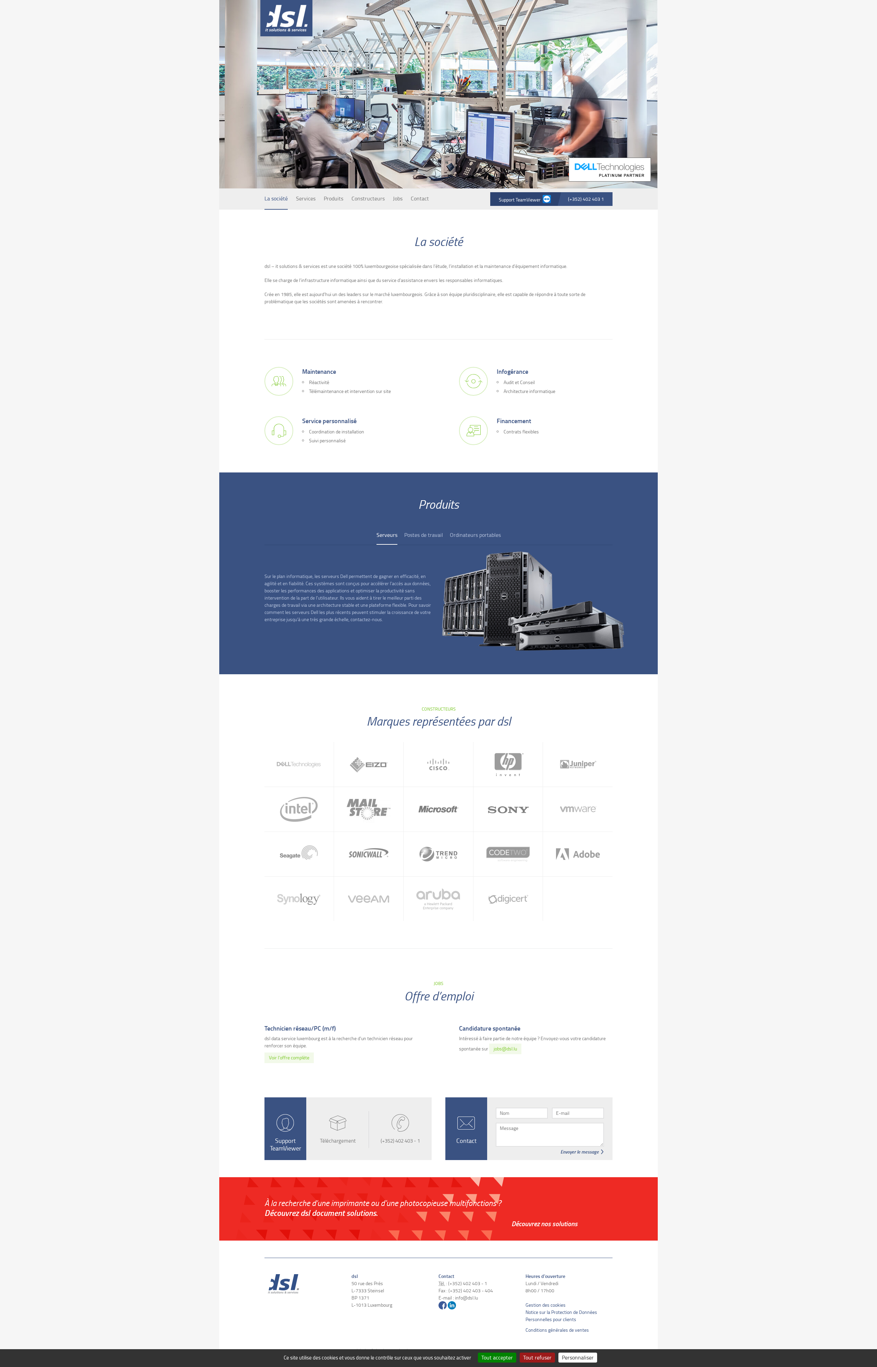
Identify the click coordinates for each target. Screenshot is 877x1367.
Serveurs (386, 535)
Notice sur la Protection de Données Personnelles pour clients (561, 1315)
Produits (333, 198)
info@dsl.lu (466, 1297)
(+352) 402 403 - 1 (400, 1140)
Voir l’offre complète (289, 1057)
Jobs (398, 198)
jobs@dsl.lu (505, 1048)
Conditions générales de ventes (557, 1330)
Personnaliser (578, 1357)
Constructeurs (368, 198)
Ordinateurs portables (475, 535)
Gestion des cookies (546, 1305)
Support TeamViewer (521, 199)
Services (306, 198)
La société (276, 198)
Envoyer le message (579, 1151)
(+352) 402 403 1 (586, 199)
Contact (420, 198)
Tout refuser (537, 1357)
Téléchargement (338, 1140)
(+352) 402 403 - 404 (470, 1290)
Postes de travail (423, 535)
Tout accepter (497, 1357)
